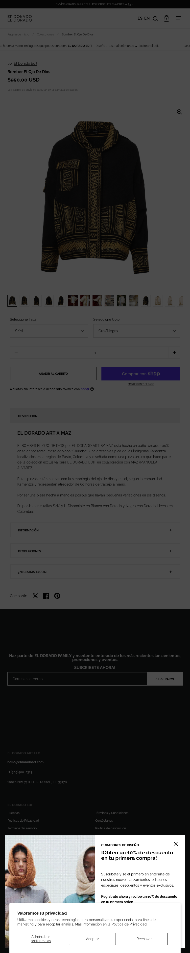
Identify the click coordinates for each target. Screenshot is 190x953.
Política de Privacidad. (129, 924)
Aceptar (92, 939)
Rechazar (144, 939)
